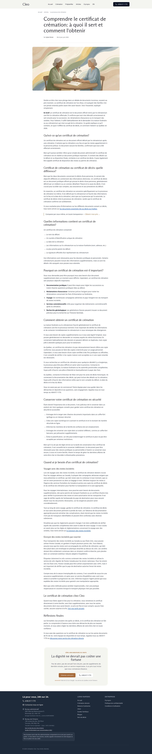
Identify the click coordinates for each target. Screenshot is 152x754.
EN (93, 4)
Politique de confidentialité (114, 703)
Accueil (50, 4)
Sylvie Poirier (49, 37)
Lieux (79, 709)
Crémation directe (83, 703)
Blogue (79, 714)
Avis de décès (81, 717)
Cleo (26, 4)
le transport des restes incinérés (78, 531)
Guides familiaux (82, 712)
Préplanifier (69, 4)
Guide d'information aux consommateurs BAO (38, 730)
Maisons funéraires (83, 706)
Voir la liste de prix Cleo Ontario (34, 728)
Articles (78, 4)
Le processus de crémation (58, 12)
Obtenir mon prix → (92, 214)
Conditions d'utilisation (112, 706)
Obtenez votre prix (67, 675)
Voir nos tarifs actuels (76, 608)
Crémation (59, 4)
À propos (87, 4)
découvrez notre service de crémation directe (67, 638)
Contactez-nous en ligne (34, 705)
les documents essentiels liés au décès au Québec (78, 209)
